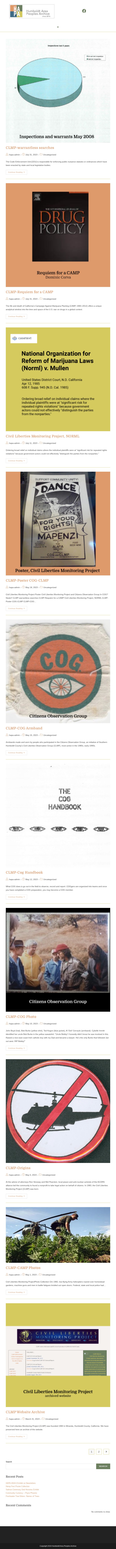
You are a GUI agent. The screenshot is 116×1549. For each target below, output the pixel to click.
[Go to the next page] (106, 1452)
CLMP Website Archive (25, 1412)
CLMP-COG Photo (21, 1017)
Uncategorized (49, 155)
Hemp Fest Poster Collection (17, 1486)
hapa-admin (14, 155)
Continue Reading (17, 171)
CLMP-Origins (18, 1168)
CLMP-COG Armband (24, 728)
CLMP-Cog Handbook (24, 872)
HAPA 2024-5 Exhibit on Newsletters (21, 1483)
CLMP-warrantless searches (30, 148)
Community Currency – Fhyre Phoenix (21, 1493)
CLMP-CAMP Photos (23, 1268)
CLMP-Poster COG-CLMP (27, 580)
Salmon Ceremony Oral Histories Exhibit (22, 1490)
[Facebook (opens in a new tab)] (84, 11)
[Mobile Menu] (58, 27)
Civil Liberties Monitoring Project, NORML (43, 436)
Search (9, 1462)
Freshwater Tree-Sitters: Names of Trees (22, 1496)
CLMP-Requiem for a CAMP (29, 292)
